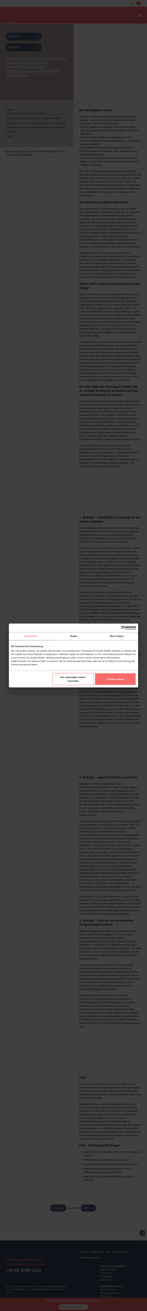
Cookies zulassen (115, 679)
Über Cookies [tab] (116, 636)
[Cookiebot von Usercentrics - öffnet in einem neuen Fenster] (123, 628)
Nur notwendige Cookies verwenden (73, 679)
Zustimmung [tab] (30, 636)
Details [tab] (73, 636)
